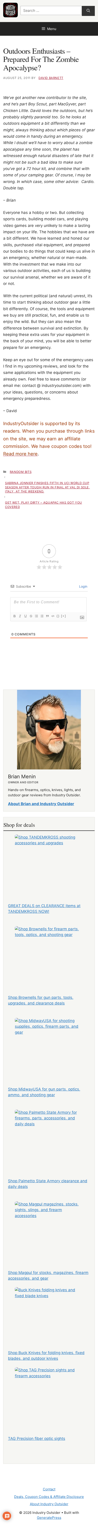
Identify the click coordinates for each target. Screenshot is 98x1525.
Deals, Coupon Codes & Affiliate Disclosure (49, 1497)
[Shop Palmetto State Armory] (49, 1138)
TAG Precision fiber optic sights (36, 1438)
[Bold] (14, 616)
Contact (49, 1489)
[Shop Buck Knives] (49, 1315)
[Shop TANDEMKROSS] (49, 863)
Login (82, 586)
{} (58, 616)
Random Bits (20, 472)
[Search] (88, 11)
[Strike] (31, 616)
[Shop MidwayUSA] (49, 1046)
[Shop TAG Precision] (49, 1395)
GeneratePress (49, 1517)
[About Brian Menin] (49, 729)
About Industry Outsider (49, 1504)
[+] (63, 616)
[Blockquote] (47, 616)
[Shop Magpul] (49, 1229)
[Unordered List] (41, 616)
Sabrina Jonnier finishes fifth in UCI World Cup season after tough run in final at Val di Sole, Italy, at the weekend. (47, 487)
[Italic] (20, 616)
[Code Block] (52, 616)
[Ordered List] (36, 616)
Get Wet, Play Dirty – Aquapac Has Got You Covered (43, 504)
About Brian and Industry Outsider (41, 804)
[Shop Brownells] (49, 954)
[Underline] (25, 616)
